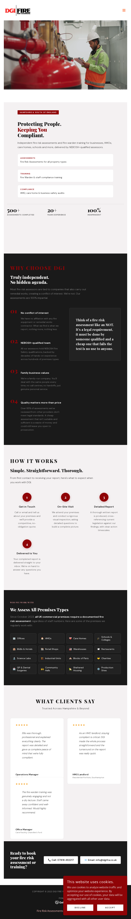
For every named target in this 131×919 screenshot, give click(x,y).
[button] (124, 10)
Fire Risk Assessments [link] (50, 911)
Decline (80, 907)
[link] (18, 10)
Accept (110, 907)
